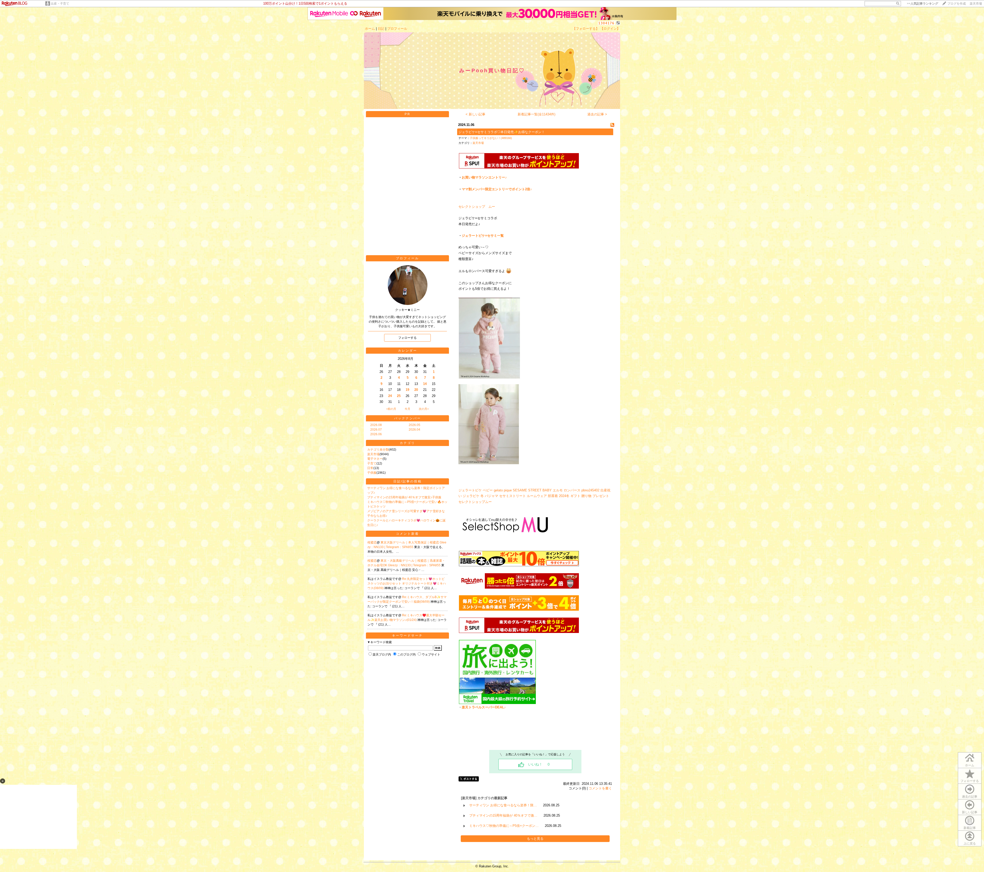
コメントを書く (600, 788)
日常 (370, 468)
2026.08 (376, 425)
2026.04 (414, 429)
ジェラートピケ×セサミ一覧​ (483, 235)
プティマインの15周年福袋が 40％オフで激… (503, 815)
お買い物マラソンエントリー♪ (484, 177)
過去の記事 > (597, 114)
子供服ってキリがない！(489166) (491, 138)
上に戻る (969, 843)
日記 (381, 29)
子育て (371, 463)
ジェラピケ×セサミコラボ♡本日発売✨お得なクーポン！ (501, 132)
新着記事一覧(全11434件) (536, 114)
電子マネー (375, 459)
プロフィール (397, 29)
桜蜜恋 (372, 542)
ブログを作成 (956, 3)
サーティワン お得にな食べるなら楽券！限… (503, 805)
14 (425, 384)
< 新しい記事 (475, 114)
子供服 (371, 472)
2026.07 (376, 429)
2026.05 (414, 425)
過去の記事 (969, 796)
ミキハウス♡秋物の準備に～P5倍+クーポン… (504, 826)
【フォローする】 (585, 29)
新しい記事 (969, 812)
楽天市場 (976, 3)
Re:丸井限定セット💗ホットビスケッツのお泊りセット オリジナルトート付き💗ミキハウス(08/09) (406, 583)
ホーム (370, 29)
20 (416, 390)
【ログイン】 (610, 29)
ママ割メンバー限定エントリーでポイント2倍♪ (497, 189)
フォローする (969, 781)
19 (407, 390)
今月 (407, 408)
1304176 (606, 23)
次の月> (424, 408)
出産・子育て (60, 3)
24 (390, 396)
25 (399, 396)
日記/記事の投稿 (407, 481)
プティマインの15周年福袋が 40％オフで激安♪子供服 (404, 497)
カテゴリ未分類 (378, 449)
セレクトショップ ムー (476, 207)
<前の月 (391, 408)
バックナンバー (407, 418)
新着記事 (969, 828)
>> (922, 3)
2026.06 (376, 434)
